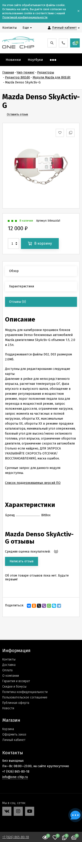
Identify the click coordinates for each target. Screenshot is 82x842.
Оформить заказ (14, 734)
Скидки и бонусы (14, 686)
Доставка (8, 665)
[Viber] (44, 606)
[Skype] (54, 606)
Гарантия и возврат (16, 681)
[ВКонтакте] (29, 606)
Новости (8, 708)
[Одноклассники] (34, 606)
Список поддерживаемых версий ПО (33, 483)
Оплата (7, 670)
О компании (10, 676)
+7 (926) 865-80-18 (15, 837)
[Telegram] (59, 606)
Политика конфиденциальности (25, 692)
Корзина (8, 729)
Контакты (8, 659)
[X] (39, 606)
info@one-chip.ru (15, 777)
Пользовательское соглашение (24, 697)
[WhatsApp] (49, 606)
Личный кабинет (14, 740)
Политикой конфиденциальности (24, 17)
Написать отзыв (21, 561)
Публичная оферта (15, 703)
